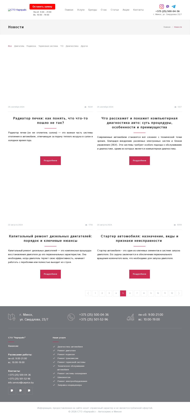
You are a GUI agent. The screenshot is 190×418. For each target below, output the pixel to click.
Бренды (92, 10)
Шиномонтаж (64, 377)
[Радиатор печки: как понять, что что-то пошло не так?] (50, 77)
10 (158, 293)
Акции (126, 10)
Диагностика (72, 46)
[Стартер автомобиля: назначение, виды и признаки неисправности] (139, 195)
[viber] (167, 6)
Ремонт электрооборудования (72, 381)
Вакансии (13, 346)
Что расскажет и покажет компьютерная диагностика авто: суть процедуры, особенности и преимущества (140, 123)
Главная (69, 10)
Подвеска (31, 46)
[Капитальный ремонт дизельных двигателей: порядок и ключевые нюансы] (50, 195)
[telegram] (173, 6)
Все (10, 46)
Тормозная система (48, 46)
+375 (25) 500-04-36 (167, 11)
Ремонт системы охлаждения (72, 373)
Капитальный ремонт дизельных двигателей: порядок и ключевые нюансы (50, 238)
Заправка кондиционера (70, 385)
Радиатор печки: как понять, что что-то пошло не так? (50, 120)
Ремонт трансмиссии (68, 358)
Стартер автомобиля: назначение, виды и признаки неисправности (139, 238)
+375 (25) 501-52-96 (93, 319)
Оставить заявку (42, 6)
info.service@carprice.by (21, 382)
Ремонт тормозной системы (71, 362)
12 (172, 293)
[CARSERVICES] (17, 10)
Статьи (115, 10)
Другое (84, 46)
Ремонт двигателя (67, 350)
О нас (104, 10)
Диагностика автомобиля (70, 346)
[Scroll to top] (182, 405)
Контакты (138, 10)
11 (165, 293)
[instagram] (161, 6)
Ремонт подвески (66, 354)
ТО (61, 46)
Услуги (80, 10)
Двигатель (19, 46)
